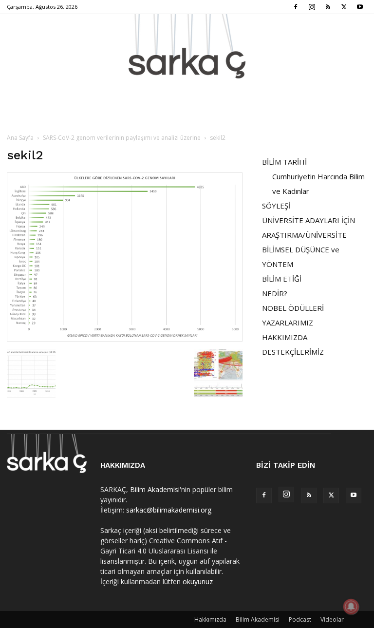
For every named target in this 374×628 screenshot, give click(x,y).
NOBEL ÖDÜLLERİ (293, 308)
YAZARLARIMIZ (287, 322)
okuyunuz (198, 581)
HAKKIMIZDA (284, 337)
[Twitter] (344, 7)
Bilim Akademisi (155, 489)
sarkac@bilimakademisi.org (168, 509)
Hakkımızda (210, 619)
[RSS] (327, 7)
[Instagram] (311, 7)
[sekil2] (125, 339)
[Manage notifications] (351, 606)
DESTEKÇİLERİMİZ (293, 352)
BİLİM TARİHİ (284, 162)
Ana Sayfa (20, 137)
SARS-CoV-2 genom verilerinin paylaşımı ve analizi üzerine (122, 137)
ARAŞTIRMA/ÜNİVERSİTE (304, 235)
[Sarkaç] (187, 46)
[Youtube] (360, 7)
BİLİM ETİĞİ (281, 279)
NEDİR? (274, 293)
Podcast (300, 619)
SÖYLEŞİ (276, 205)
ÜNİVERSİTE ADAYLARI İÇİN (308, 220)
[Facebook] (295, 7)
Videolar (332, 619)
